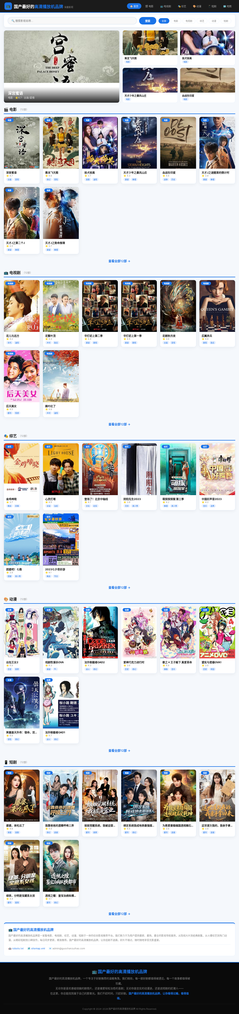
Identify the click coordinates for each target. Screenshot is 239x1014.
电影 (176, 21)
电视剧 (189, 21)
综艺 (202, 21)
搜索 (147, 20)
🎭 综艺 (182, 6)
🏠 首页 (134, 6)
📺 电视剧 (165, 6)
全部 (164, 21)
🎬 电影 (149, 6)
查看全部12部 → (119, 261)
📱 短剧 (212, 6)
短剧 (226, 21)
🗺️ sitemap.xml (36, 948)
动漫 (214, 21)
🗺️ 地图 (227, 6)
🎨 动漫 (197, 6)
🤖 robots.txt (16, 948)
